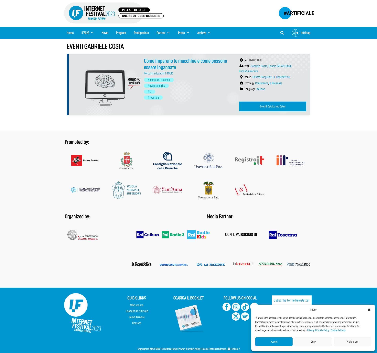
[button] (369, 310)
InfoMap (305, 33)
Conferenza (261, 83)
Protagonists (141, 33)
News (105, 33)
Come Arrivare (137, 317)
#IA (149, 91)
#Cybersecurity (156, 85)
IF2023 (85, 33)
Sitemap (222, 348)
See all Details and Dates (272, 106)
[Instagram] (236, 310)
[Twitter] (236, 319)
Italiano (261, 89)
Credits (165, 348)
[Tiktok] (245, 310)
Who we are (136, 305)
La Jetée (173, 348)
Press (181, 33)
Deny (313, 341)
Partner (161, 33)
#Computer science (159, 80)
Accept (274, 341)
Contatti (136, 323)
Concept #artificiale (136, 311)
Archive (201, 33)
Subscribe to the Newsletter (291, 300)
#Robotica (153, 97)
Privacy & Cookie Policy (318, 330)
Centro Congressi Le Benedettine (271, 77)
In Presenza (275, 83)
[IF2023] (114, 12)
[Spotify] (244, 319)
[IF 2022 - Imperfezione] (294, 12)
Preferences (353, 341)
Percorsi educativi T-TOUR (158, 73)
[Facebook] (226, 310)
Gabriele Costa (259, 66)
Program (121, 33)
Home (70, 33)
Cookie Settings (338, 330)
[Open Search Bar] (282, 33)
